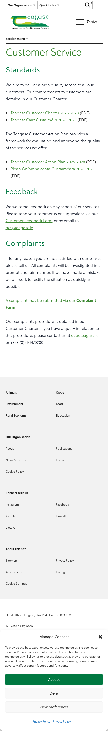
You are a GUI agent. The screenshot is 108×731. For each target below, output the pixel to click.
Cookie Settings (16, 583)
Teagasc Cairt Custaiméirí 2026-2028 (44, 120)
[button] (100, 636)
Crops (60, 392)
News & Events (16, 460)
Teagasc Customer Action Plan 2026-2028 (48, 162)
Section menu (15, 38)
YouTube (11, 516)
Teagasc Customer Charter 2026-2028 (45, 113)
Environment (14, 404)
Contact (61, 460)
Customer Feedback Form (29, 220)
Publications (64, 448)
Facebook (62, 504)
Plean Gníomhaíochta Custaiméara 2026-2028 (53, 169)
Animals (11, 392)
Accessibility (14, 572)
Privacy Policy (41, 721)
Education (63, 415)
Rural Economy (16, 415)
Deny (54, 693)
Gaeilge (61, 572)
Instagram (12, 504)
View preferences (54, 707)
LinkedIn (61, 516)
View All (11, 527)
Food (59, 404)
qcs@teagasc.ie (19, 227)
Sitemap (11, 560)
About (10, 448)
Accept (54, 679)
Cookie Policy (15, 471)
